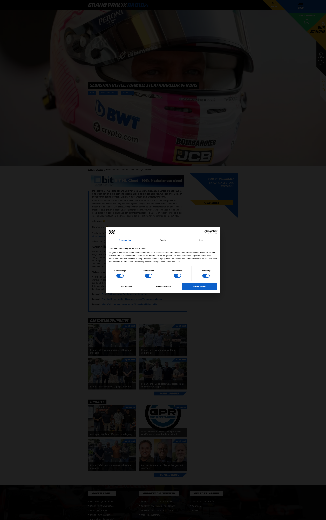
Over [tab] (201, 240)
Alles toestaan (199, 286)
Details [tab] (163, 240)
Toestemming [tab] (125, 240)
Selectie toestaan (163, 286)
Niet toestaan (126, 286)
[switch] (148, 276)
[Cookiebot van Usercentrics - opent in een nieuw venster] (206, 232)
